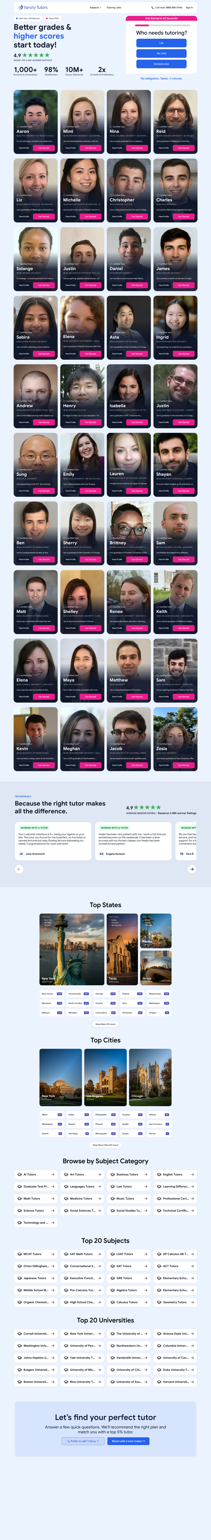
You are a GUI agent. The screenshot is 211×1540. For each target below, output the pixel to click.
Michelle (72, 200)
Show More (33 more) (105, 1024)
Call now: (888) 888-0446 (168, 7)
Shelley (70, 611)
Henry (69, 406)
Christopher (122, 200)
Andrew (25, 406)
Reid (160, 131)
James (163, 268)
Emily (68, 474)
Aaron (23, 131)
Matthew (119, 680)
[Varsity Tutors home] (33, 7)
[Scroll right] (192, 869)
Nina (114, 131)
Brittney (118, 543)
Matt (21, 611)
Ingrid (162, 337)
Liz (19, 200)
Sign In (189, 7)
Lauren (117, 474)
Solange (25, 268)
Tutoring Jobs (114, 7)
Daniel (116, 268)
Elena (68, 336)
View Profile (24, 148)
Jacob (116, 748)
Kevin (22, 748)
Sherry (70, 543)
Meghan (71, 748)
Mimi (68, 131)
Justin (69, 268)
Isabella (118, 406)
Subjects (94, 7)
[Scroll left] (19, 869)
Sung (22, 474)
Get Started (43, 148)
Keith (161, 611)
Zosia (161, 748)
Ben (20, 543)
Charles (164, 200)
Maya (68, 680)
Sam (160, 543)
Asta (114, 337)
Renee (116, 611)
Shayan (163, 474)
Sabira (23, 337)
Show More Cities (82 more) (105, 1145)
